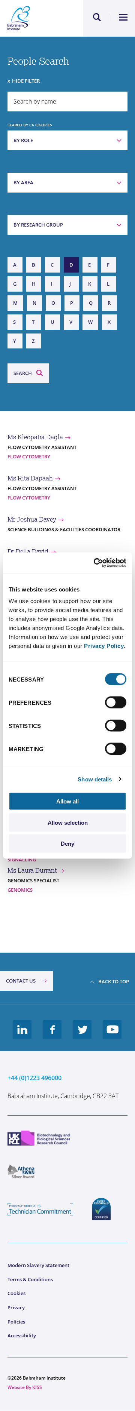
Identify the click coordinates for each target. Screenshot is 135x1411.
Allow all (67, 801)
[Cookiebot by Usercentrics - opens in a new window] (95, 563)
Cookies (17, 1293)
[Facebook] (52, 1035)
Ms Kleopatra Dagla (35, 437)
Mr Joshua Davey (32, 519)
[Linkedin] (22, 1035)
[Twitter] (82, 1035)
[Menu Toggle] (123, 17)
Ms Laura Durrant (32, 870)
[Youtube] (112, 1035)
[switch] (115, 702)
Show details (95, 779)
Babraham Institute (38, 18)
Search (23, 373)
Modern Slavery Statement (38, 1265)
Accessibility (22, 1335)
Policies (16, 1321)
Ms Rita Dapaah (30, 478)
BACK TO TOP (113, 981)
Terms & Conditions (30, 1279)
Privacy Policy (104, 646)
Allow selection (68, 822)
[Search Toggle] (97, 17)
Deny (67, 843)
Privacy (16, 1307)
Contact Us (21, 980)
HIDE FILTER (26, 80)
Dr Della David (28, 551)
